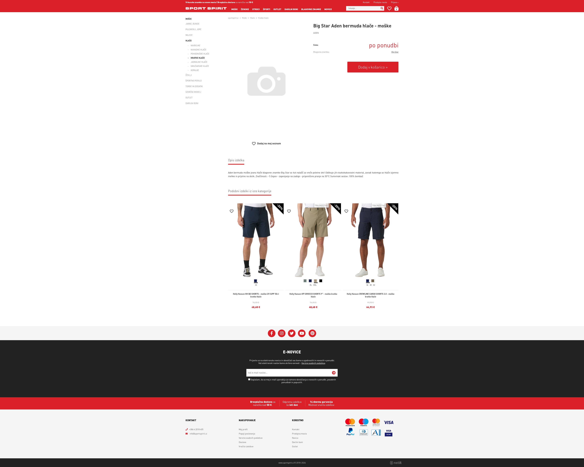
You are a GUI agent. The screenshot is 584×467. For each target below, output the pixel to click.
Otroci (256, 9)
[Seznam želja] (389, 9)
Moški (234, 9)
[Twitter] (291, 333)
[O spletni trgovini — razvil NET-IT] (395, 463)
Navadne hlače (198, 49)
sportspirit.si (233, 18)
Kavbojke (195, 45)
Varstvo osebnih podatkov (313, 363)
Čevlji (189, 75)
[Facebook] (271, 333)
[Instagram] (281, 333)
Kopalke (195, 70)
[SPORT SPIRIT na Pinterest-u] (312, 333)
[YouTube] (302, 333)
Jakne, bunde (193, 23)
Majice (189, 35)
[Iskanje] (382, 8)
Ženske (245, 9)
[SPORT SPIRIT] (206, 8)
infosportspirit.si (198, 433)
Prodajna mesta (380, 2)
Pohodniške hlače (200, 53)
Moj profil (243, 429)
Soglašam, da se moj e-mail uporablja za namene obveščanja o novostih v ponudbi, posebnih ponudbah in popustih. (293, 381)
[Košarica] (398, 8)
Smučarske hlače (200, 66)
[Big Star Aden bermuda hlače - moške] (266, 81)
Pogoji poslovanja (247, 433)
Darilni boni (291, 9)
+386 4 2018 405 (196, 429)
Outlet (277, 9)
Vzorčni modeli (193, 92)
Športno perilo (194, 80)
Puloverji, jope (193, 29)
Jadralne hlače (199, 62)
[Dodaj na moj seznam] (231, 211)
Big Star (394, 52)
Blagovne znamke (311, 9)
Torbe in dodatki (194, 86)
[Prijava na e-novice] (334, 373)
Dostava (242, 442)
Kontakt (366, 2)
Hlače (189, 40)
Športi (266, 9)
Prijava (394, 2)
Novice (328, 9)
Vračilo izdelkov (246, 446)
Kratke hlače (198, 57)
